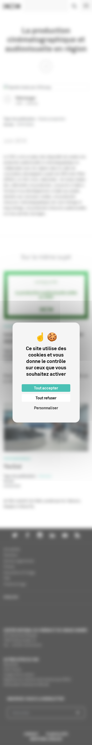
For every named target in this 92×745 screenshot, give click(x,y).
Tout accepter (46, 388)
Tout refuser (46, 398)
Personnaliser (46, 408)
